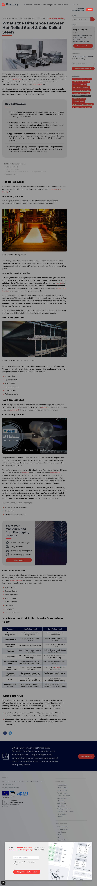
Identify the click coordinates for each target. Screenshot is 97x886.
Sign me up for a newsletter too (25, 863)
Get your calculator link (27, 872)
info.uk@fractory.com (78, 10)
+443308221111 (80, 9)
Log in (90, 9)
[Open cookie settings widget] (3, 883)
